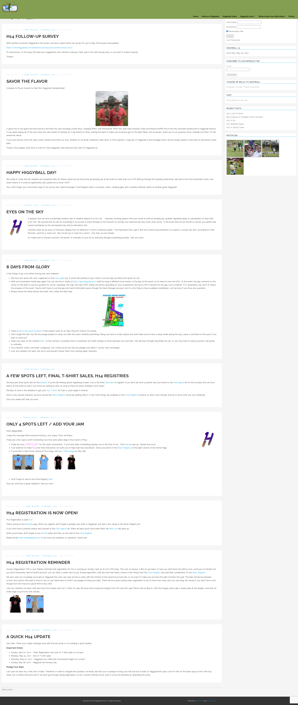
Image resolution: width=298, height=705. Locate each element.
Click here (109, 382)
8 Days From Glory (28, 266)
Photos (292, 16)
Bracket (28, 524)
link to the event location (30, 331)
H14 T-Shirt (52, 390)
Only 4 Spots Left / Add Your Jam (45, 424)
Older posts (7, 689)
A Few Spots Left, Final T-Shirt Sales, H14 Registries (67, 375)
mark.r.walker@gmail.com (29, 538)
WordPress (200, 701)
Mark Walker (31, 30)
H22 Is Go (230, 120)
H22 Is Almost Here (235, 127)
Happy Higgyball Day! (31, 172)
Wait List (113, 529)
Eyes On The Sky (25, 211)
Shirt (45, 533)
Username (231, 22)
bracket (43, 382)
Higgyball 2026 (247, 16)
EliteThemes (211, 701)
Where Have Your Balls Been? (272, 16)
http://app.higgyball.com (84, 281)
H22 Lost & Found (234, 113)
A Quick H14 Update (28, 636)
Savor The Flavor (26, 81)
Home (195, 16)
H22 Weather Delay (235, 124)
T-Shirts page (68, 451)
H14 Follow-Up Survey (32, 36)
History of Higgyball (210, 16)
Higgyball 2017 (48, 30)
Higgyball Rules (230, 16)
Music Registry (58, 395)
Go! (31, 520)
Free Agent (60, 278)
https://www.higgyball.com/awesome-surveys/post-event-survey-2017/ (39, 48)
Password (231, 27)
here (42, 341)
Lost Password (233, 40)
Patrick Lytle (32, 205)
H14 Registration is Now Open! (42, 512)
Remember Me (235, 31)
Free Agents (178, 382)
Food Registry (131, 395)
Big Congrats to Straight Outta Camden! (244, 117)
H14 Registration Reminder (38, 562)
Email (229, 66)
